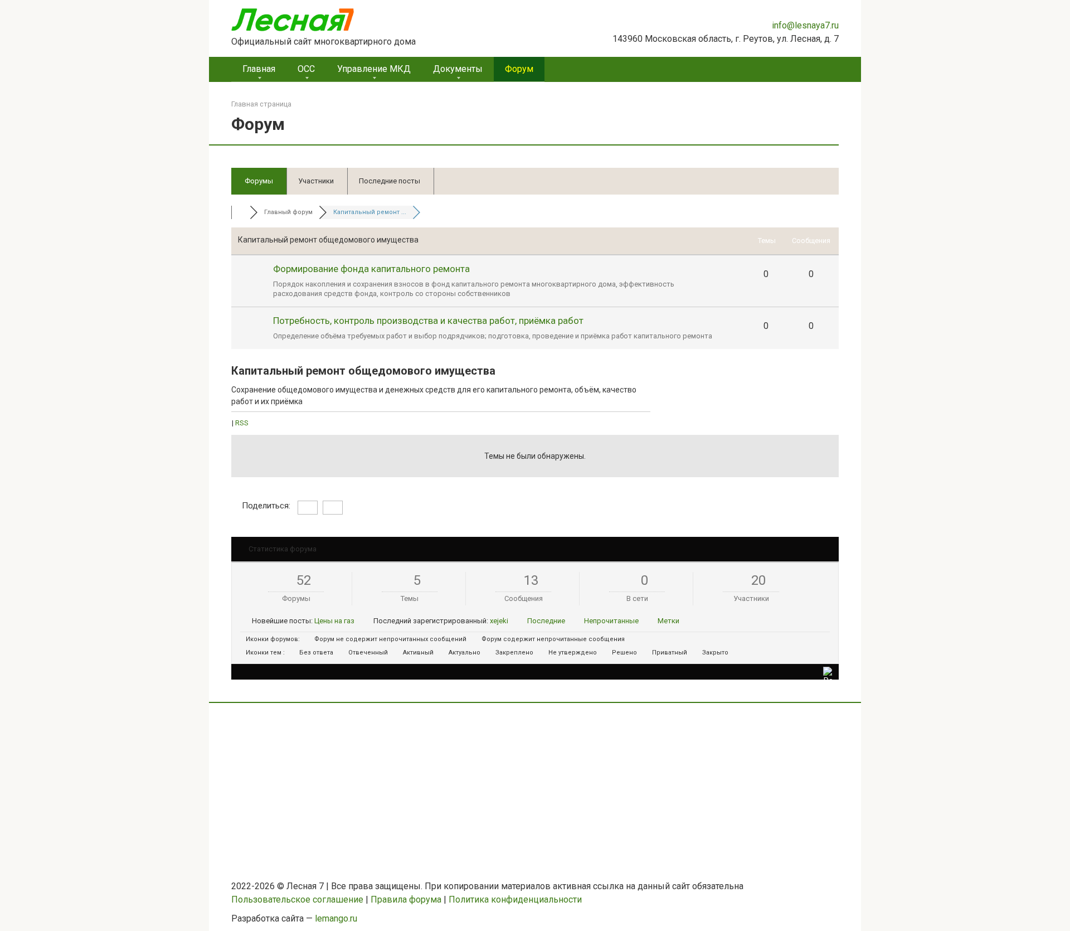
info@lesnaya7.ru (805, 25)
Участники (316, 181)
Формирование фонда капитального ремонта (371, 268)
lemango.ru (336, 918)
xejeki (499, 621)
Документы (458, 69)
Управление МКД (374, 69)
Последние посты (389, 181)
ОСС (306, 69)
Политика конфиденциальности (515, 899)
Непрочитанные (611, 621)
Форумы (259, 181)
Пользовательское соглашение (297, 899)
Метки (668, 621)
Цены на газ (334, 621)
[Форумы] (240, 212)
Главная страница (261, 104)
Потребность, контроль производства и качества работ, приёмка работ (428, 320)
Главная (258, 69)
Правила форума (406, 899)
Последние (546, 621)
